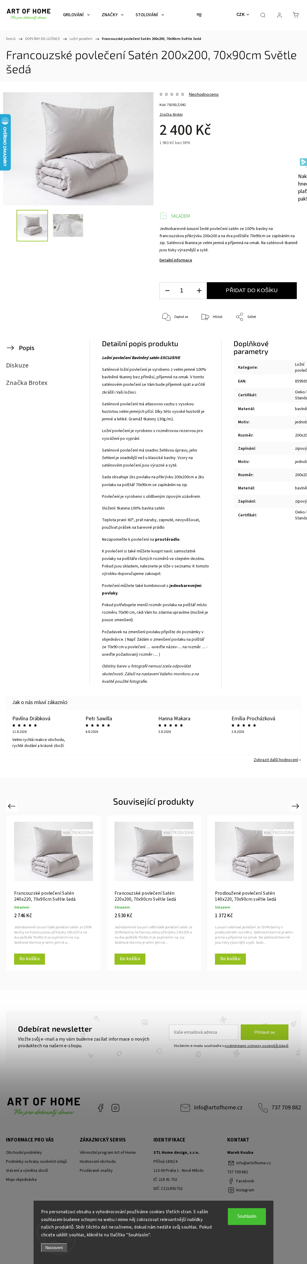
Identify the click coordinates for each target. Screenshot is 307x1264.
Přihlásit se (264, 1032)
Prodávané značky (96, 1171)
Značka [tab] (26, 383)
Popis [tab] (26, 348)
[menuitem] (76, 15)
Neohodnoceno (204, 94)
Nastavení (54, 1247)
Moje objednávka (21, 1180)
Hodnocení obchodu (98, 1162)
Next (296, 806)
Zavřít (285, 337)
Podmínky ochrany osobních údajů (36, 1162)
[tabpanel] (53, 892)
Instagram (115, 1107)
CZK (241, 14)
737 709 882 (286, 1107)
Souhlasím (246, 1216)
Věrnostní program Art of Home (108, 1153)
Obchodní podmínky (24, 1153)
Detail (25, 959)
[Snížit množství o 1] (167, 291)
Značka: (171, 114)
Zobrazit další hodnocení (276, 760)
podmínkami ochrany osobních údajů (256, 1045)
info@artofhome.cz (218, 1107)
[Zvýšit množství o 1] (199, 291)
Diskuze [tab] (17, 365)
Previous (12, 806)
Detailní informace (175, 260)
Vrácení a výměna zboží (27, 1171)
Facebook (100, 1107)
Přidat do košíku (252, 290)
